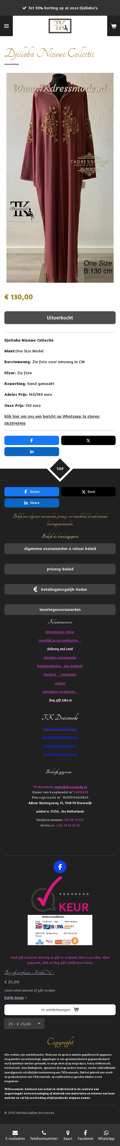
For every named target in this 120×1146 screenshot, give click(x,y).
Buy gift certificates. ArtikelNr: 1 (29, 972)
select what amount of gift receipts (29, 990)
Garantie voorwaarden (60, 657)
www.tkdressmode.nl (70, 787)
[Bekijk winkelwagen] (113, 26)
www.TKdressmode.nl (60, 746)
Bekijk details (14, 998)
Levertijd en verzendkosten (60, 640)
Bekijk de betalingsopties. (60, 536)
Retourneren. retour (60, 632)
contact (60, 683)
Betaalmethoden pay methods (60, 666)
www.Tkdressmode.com (60, 754)
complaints (68, 674)
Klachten (60, 674)
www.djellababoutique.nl (60, 737)
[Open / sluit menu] (6, 26)
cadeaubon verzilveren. (60, 692)
